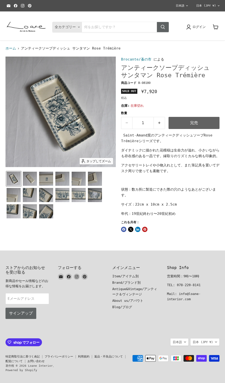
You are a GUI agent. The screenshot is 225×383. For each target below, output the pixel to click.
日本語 (180, 5)
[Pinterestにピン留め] (144, 229)
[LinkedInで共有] (137, 229)
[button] (13, 178)
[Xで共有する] (130, 229)
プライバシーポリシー (59, 356)
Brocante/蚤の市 (136, 59)
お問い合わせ (36, 361)
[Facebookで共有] (123, 229)
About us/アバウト (127, 301)
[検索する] (163, 27)
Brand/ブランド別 (126, 283)
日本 (206, 5)
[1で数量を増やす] (159, 123)
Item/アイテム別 (125, 276)
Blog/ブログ (122, 307)
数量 (124, 113)
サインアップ (21, 313)
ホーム (10, 48)
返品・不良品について (108, 356)
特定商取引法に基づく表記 (22, 356)
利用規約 (83, 356)
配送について (14, 361)
